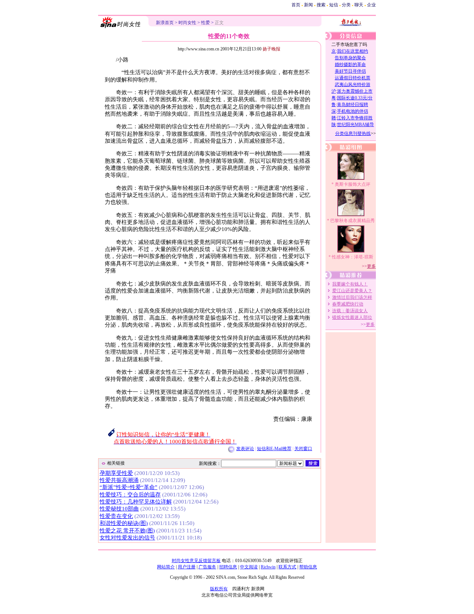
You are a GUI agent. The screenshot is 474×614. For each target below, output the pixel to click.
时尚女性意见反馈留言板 (196, 560)
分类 (346, 4)
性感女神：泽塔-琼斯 (352, 257)
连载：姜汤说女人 (350, 310)
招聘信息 (228, 567)
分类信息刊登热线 (353, 133)
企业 (371, 4)
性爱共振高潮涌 (119, 480)
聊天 (358, 4)
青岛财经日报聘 (352, 104)
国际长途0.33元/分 (355, 97)
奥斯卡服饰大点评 (352, 184)
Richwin (268, 567)
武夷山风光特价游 (352, 84)
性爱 (205, 22)
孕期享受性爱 (116, 473)
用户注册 (187, 567)
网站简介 (166, 567)
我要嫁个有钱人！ (350, 284)
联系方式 (287, 567)
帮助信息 (308, 567)
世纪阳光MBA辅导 (355, 124)
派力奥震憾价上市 (355, 91)
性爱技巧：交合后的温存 (130, 495)
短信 (333, 4)
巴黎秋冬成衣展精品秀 (352, 220)
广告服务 (207, 567)
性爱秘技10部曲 (119, 509)
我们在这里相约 (352, 51)
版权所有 (219, 588)
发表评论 (245, 448)
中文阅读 (249, 567)
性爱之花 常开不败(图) (127, 531)
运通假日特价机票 (352, 77)
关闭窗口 (303, 448)
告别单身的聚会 (350, 57)
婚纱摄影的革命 (350, 64)
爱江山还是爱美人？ (352, 290)
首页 (295, 4)
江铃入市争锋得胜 (355, 118)
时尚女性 (187, 22)
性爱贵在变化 (116, 516)
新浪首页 (165, 22)
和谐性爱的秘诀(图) (124, 523)
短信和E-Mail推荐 (274, 448)
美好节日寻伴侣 (350, 71)
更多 (371, 266)
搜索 (321, 4)
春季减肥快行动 (347, 304)
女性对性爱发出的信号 (127, 538)
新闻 (308, 4)
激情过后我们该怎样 (352, 297)
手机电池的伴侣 (352, 111)
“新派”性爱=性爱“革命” (128, 487)
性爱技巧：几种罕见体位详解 (136, 502)
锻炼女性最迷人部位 (352, 317)
